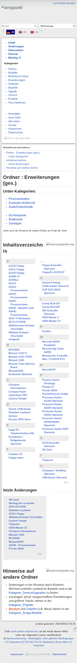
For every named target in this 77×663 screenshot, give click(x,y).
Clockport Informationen (22, 531)
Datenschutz (15, 132)
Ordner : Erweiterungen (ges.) (23, 152)
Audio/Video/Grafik (21, 206)
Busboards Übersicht (20, 374)
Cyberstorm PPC (18, 395)
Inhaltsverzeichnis (16, 160)
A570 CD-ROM (17, 321)
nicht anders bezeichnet (24, 631)
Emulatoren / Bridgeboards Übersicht (17, 440)
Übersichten (15, 50)
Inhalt (11, 42)
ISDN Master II (50, 317)
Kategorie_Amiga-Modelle (25, 612)
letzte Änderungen (19, 164)
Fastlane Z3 (15, 454)
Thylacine (47, 460)
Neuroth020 (49, 369)
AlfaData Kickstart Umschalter (25, 517)
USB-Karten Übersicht (54, 477)
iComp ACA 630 (51, 306)
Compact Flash (17, 391)
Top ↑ (67, 482)
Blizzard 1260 (16, 360)
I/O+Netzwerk (17, 215)
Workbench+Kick (18, 76)
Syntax (12, 125)
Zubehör (31, 608)
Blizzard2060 (16, 370)
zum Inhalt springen (64, 3)
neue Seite (14, 117)
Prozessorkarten (19, 198)
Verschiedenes (17, 102)
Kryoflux (46, 331)
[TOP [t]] (75, 629)
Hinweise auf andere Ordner (22, 167)
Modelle (12, 72)
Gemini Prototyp (51, 282)
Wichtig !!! (14, 57)
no (36, 31)
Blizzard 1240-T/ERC (20, 356)
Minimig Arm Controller (55, 355)
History (12, 68)
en (24, 31)
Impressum (15, 128)
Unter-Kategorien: (19, 156)
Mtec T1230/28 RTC (53, 359)
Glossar (13, 54)
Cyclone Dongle (18, 398)
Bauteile (13, 87)
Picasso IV (48, 386)
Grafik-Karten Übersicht (55, 286)
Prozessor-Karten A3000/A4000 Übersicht (52, 422)
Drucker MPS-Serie (19, 419)
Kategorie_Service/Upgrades (27, 592)
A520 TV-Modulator (20, 318)
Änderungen (16, 46)
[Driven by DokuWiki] (17, 138)
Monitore (14, 608)
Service (12, 95)
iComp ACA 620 (51, 303)
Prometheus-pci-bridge (55, 393)
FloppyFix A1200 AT (53, 272)
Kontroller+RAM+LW (22, 202)
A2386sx (13, 279)
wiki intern (14, 121)
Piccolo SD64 (49, 390)
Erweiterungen (16, 80)
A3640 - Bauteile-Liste (21, 307)
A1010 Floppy (16, 265)
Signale (12, 91)
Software (13, 83)
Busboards (16, 219)
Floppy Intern (16, 457)
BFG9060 (14, 349)
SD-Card (47, 449)
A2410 (12, 283)
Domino (13, 415)
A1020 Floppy (16, 272)
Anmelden (14, 113)
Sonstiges (15, 223)
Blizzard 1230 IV (18, 353)
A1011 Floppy (16, 269)
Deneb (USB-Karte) (20, 408)
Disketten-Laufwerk (19, 412)
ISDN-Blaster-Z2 (51, 320)
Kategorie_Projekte (21, 604)
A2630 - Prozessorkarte (22, 545)
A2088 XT (14, 276)
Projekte (13, 98)
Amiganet (14, 339)
